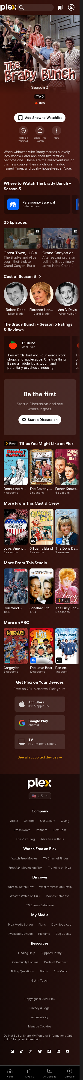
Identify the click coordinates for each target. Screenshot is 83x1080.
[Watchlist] (60, 7)
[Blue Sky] (39, 1051)
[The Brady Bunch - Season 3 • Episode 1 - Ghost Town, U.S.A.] (22, 248)
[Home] (8, 7)
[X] (30, 1051)
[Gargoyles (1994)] (16, 651)
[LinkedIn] (58, 1051)
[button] (71, 7)
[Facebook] (49, 1051)
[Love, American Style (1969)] (16, 531)
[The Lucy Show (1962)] (67, 591)
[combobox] (39, 7)
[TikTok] (21, 1051)
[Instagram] (12, 1051)
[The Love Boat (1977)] (41, 651)
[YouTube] (67, 1051)
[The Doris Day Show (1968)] (67, 531)
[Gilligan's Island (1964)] (41, 531)
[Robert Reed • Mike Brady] (16, 299)
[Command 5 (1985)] (16, 591)
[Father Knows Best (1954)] (67, 472)
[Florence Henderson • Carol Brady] (41, 299)
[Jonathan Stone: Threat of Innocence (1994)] (41, 591)
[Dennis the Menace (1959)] (16, 472)
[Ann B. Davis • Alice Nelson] (67, 299)
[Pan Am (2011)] (67, 651)
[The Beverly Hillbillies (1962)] (41, 472)
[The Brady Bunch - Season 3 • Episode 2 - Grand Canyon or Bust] (60, 248)
